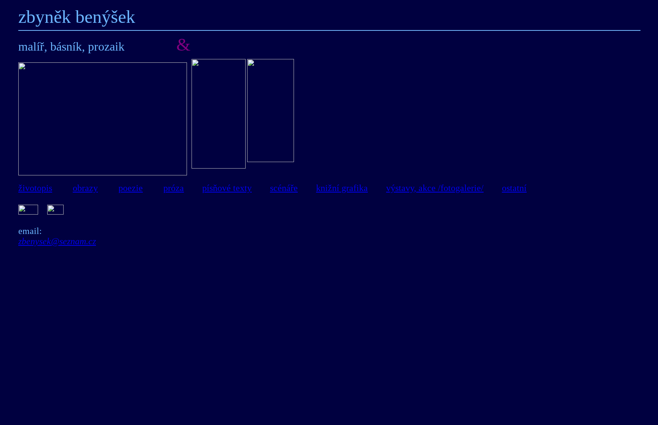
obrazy (85, 188)
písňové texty (227, 188)
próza (173, 188)
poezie (130, 188)
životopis (35, 188)
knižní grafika (342, 188)
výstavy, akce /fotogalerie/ (435, 188)
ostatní (514, 188)
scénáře (284, 188)
